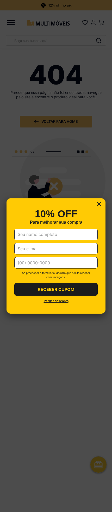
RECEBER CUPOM (56, 289)
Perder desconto (56, 301)
